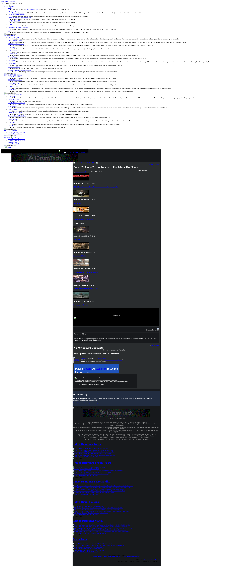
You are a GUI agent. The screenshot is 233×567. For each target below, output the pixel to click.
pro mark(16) (94, 403)
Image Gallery (12, 63)
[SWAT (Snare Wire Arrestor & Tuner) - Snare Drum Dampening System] (81, 180)
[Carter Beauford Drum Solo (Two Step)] (81, 282)
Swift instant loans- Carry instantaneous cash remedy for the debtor (103, 470)
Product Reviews (13, 119)
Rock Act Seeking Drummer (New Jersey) (96, 474)
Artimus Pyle (113, 430)
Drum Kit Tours (12, 50)
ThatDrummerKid (80, 172)
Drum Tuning (117, 424)
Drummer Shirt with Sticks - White (104, 492)
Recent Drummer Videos (88, 520)
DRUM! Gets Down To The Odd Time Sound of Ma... (100, 455)
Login (9, 8)
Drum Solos (11, 47)
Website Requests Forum (15, 134)
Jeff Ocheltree (120, 432)
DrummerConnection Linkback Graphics (135, 422)
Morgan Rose (122, 430)
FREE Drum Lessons (14, 37)
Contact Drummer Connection (16, 132)
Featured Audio (12, 60)
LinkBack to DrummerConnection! (18, 27)
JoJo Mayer (78, 430)
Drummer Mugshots (14, 67)
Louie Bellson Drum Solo (96, 547)
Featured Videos (12, 53)
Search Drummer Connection (16, 139)
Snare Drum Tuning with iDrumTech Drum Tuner (117, 525)
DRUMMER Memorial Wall (16, 103)
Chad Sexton (121, 428)
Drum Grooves (124, 427)
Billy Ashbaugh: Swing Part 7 (99, 513)
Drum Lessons (12, 96)
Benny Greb (130, 430)
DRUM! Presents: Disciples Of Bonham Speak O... (99, 452)
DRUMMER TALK (10, 75)
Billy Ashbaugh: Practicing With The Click (111, 508)
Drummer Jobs (155, 427)
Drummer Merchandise (100, 358)
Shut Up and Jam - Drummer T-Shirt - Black (112, 491)
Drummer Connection (31, 9)
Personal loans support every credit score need (97, 472)
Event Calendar (12, 106)
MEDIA (6, 35)
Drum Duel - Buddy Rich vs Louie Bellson (111, 545)
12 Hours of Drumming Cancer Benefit (19, 70)
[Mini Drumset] (81, 196)
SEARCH (11, 24)
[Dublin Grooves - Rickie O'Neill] (81, 213)
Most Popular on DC (14, 21)
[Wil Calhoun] (81, 233)
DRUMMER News (13, 83)
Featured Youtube (13, 57)
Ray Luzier (105, 430)
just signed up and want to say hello (94, 467)
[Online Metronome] (7, 147)
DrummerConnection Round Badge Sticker (111, 489)
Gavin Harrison (87, 430)
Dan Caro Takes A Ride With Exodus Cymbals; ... (98, 453)
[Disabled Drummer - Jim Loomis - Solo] (81, 265)
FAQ (9, 31)
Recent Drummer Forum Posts (92, 462)
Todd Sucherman (140, 430)
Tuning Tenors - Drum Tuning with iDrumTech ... (117, 531)
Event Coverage (12, 109)
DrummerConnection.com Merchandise (19, 17)
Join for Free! (12, 11)
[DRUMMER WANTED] (91, 469)
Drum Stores (11, 122)
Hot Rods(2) (76, 403)
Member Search (12, 142)
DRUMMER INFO (10, 94)
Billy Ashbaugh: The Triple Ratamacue (107, 509)
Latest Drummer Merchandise (91, 481)
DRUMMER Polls (13, 99)
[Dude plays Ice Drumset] (81, 298)
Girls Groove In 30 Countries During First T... (97, 448)
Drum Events (96, 424)
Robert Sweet (150, 430)
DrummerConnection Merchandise (113, 360)
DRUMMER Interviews (15, 80)
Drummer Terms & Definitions (17, 116)
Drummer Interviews (96, 427)
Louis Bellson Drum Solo (96, 548)
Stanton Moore (97, 430)
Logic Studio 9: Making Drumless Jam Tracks (113, 526)
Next (157, 164)
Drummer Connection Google (16, 140)
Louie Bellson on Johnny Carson (102, 544)
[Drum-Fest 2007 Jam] (81, 249)
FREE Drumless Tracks (15, 40)
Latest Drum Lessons (86, 502)
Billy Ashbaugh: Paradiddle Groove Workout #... (116, 511)
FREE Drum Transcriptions (16, 44)
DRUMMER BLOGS (14, 90)
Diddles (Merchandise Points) (16, 14)
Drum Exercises (134, 427)
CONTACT (8, 130)
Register (101, 368)
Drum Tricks (120, 425)
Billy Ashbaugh (112, 428)
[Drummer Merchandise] (76, 360)
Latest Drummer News (87, 444)
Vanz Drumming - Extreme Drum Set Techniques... (118, 486)
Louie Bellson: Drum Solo (96, 550)
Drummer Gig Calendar (15, 112)
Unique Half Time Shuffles (97, 506)
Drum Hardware (145, 427)
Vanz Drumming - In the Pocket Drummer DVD (116, 487)
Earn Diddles (84, 358)
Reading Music (137, 424)
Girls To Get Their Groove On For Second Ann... (98, 450)
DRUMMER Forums (14, 76)
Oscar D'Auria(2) (85, 403)
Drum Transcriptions (106, 424)
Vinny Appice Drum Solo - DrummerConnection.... (118, 528)
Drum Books (11, 126)
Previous (151, 164)
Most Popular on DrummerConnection (111, 422)
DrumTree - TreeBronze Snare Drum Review (113, 530)
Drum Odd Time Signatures (111, 427)
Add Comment (155, 345)
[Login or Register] (76, 152)
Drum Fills (76, 427)
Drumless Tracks (127, 424)
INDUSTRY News (13, 86)
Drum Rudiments (148, 424)
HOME (6, 6)
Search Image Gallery (14, 144)
